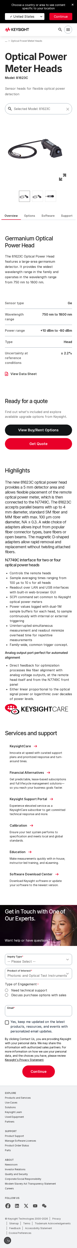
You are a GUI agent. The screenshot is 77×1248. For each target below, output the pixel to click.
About (9, 1159)
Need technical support (29, 990)
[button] (67, 109)
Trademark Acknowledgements (53, 1223)
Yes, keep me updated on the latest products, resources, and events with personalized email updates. (39, 1026)
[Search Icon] (60, 29)
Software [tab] (48, 215)
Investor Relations (15, 1169)
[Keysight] (18, 29)
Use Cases (11, 1102)
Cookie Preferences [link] (20, 1232)
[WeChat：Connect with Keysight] (44, 1206)
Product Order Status (17, 1145)
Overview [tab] (11, 215)
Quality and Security (16, 1174)
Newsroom (11, 1164)
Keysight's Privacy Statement (24, 1059)
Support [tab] (66, 215)
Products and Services (18, 1097)
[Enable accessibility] (7, 1240)
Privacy (56, 1218)
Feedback (15, 1228)
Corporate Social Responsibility (23, 1178)
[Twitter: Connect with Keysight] (26, 1206)
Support (11, 1131)
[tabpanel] (38, 653)
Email (11, 1007)
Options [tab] (29, 215)
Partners (9, 1121)
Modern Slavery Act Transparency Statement (30, 1183)
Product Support (14, 1135)
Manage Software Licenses (20, 1140)
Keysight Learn (13, 1112)
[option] (24, 196)
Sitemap (14, 1223)
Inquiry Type (15, 956)
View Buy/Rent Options (38, 430)
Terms (26, 1223)
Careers (9, 1188)
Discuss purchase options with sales (38, 995)
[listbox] (38, 196)
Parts (8, 1150)
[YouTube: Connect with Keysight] (35, 1206)
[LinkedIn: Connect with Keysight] (17, 1206)
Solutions (10, 1107)
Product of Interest (19, 970)
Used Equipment (14, 1116)
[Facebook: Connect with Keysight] (8, 1206)
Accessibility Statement (38, 1228)
